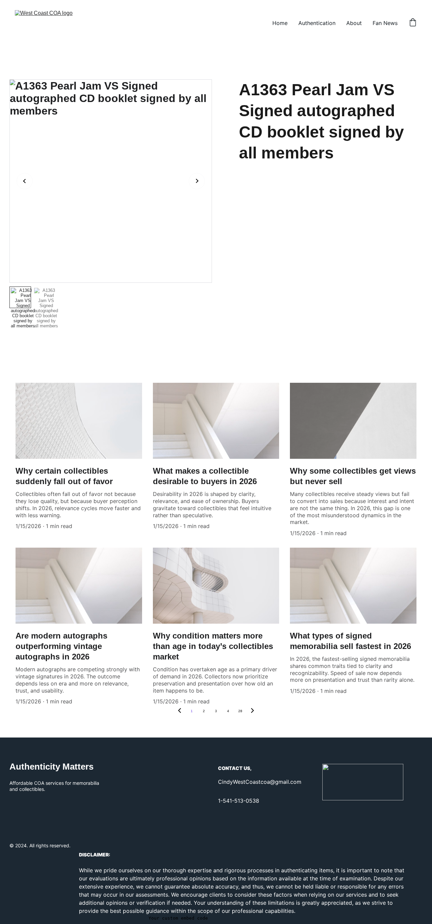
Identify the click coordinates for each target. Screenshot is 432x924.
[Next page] (252, 711)
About (354, 23)
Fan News (385, 23)
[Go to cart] (412, 23)
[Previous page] (179, 711)
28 (240, 711)
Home (280, 23)
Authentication (316, 23)
